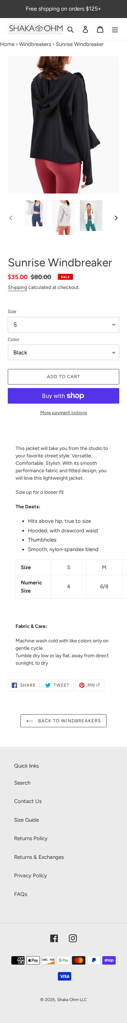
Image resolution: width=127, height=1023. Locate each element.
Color (13, 339)
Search (22, 783)
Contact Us (28, 801)
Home (7, 44)
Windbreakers (35, 44)
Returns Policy (31, 838)
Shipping (17, 287)
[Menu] (115, 29)
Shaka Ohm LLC (72, 999)
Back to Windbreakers (69, 720)
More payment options (63, 412)
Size (12, 311)
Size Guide (26, 820)
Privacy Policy (30, 875)
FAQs (20, 894)
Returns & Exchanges (39, 857)
